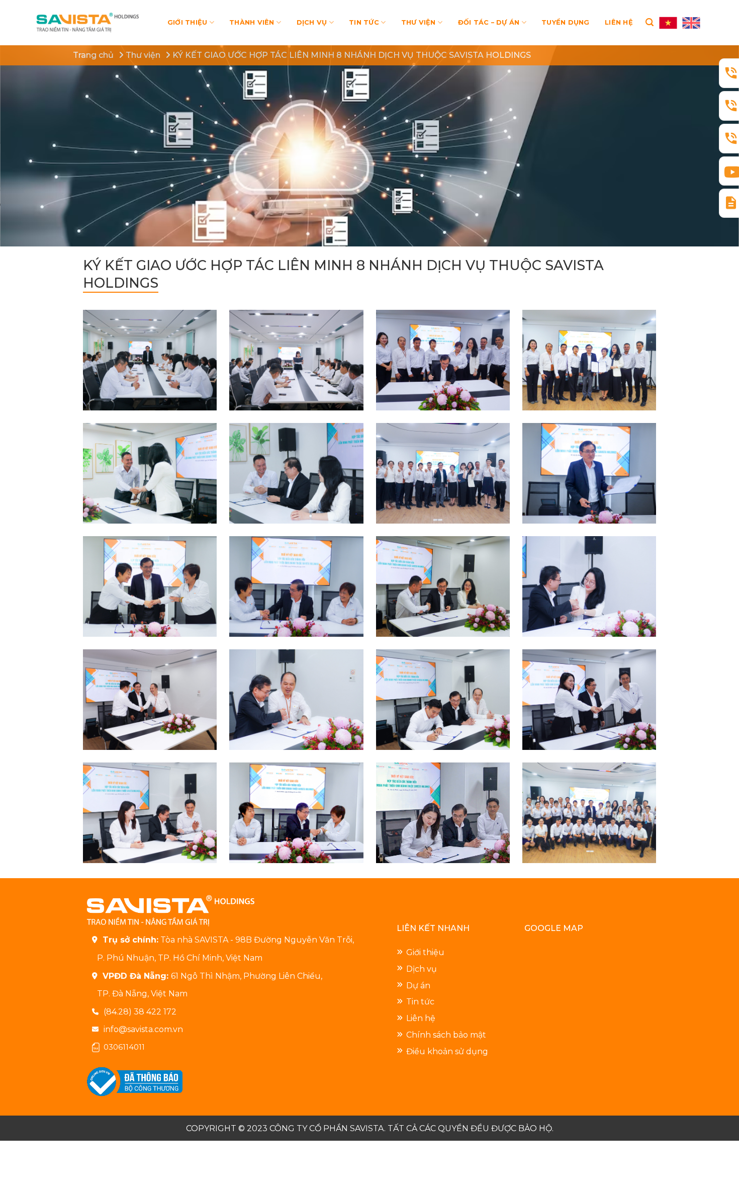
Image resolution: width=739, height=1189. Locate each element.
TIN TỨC (364, 22)
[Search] (649, 22)
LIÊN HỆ (619, 22)
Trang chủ (93, 55)
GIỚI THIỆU (187, 22)
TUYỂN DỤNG (565, 22)
